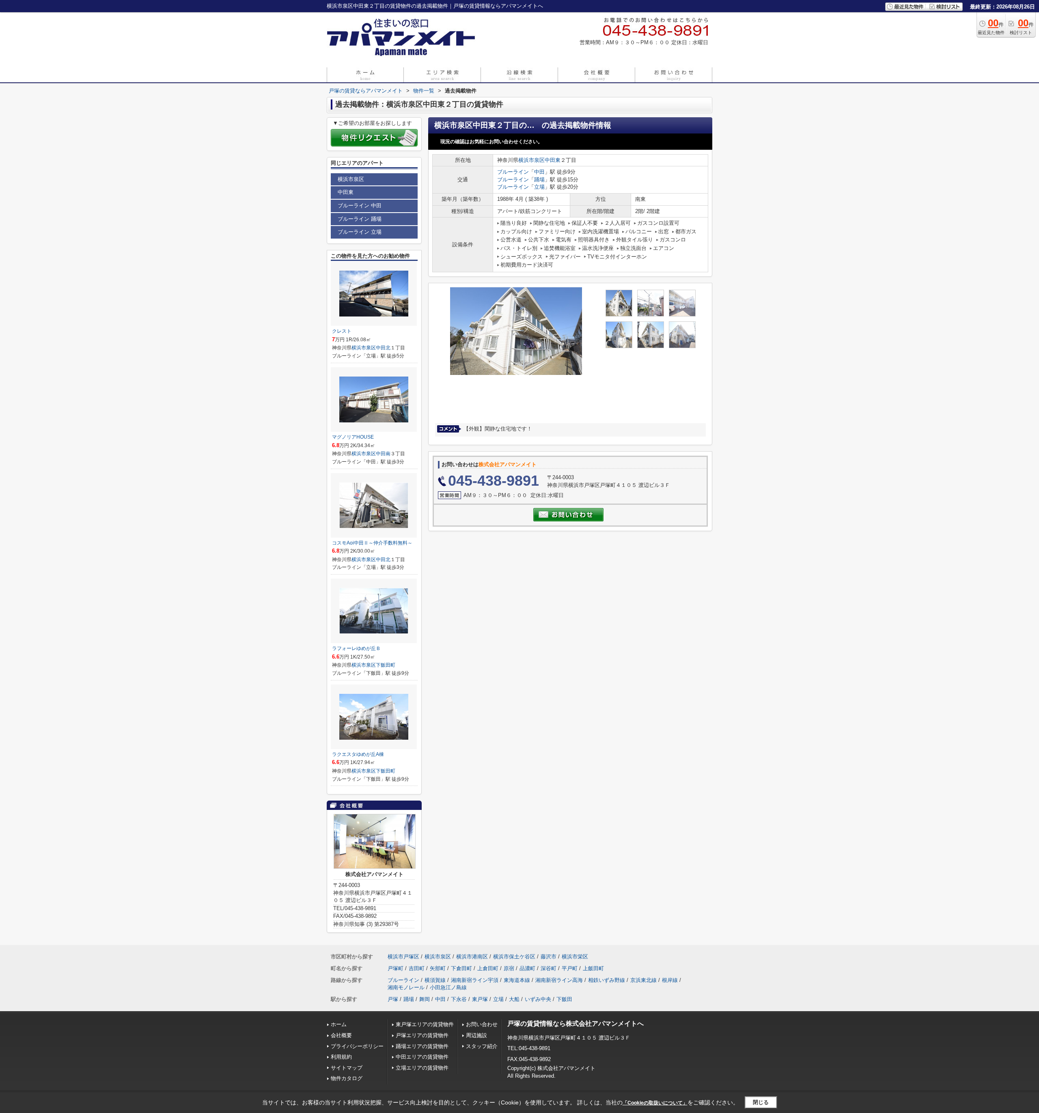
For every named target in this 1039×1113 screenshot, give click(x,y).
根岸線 (670, 980)
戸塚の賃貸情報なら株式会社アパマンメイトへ (575, 1023)
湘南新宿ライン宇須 (474, 980)
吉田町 (417, 968)
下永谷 (459, 999)
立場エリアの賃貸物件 (422, 1068)
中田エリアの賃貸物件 (422, 1057)
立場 (539, 187)
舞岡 (424, 999)
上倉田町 (487, 968)
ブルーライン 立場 (360, 232)
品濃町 (527, 968)
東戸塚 (480, 999)
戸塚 (393, 999)
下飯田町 (385, 665)
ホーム (339, 1024)
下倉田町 (461, 968)
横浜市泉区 (531, 160)
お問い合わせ (482, 1024)
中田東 (552, 160)
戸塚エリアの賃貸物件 (422, 1035)
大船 (514, 999)
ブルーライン (513, 172)
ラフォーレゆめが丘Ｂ (356, 648)
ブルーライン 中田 (360, 205)
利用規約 (341, 1057)
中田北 (383, 348)
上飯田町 (593, 968)
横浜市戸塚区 (403, 957)
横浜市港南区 (472, 957)
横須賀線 (435, 980)
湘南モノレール (406, 987)
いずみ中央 (538, 999)
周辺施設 (476, 1035)
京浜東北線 (643, 980)
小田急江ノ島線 (448, 987)
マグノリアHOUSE (353, 437)
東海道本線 (517, 980)
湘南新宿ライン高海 (559, 980)
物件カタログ (346, 1078)
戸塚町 (395, 968)
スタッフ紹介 (482, 1046)
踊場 (539, 180)
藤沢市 (548, 957)
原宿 (509, 968)
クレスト (341, 331)
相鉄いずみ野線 (606, 980)
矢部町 (438, 968)
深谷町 (548, 968)
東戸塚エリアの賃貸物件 (425, 1024)
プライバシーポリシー (357, 1046)
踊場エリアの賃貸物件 (422, 1046)
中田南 (383, 453)
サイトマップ (346, 1068)
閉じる (761, 1102)
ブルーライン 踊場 (360, 219)
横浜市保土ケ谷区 (514, 957)
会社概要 (341, 1035)
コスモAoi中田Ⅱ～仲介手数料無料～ (372, 543)
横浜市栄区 (575, 957)
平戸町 (570, 968)
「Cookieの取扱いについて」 (655, 1103)
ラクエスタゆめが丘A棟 (358, 754)
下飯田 (564, 999)
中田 (539, 172)
